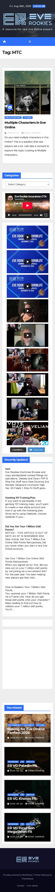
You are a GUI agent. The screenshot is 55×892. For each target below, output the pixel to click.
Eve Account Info (13, 117)
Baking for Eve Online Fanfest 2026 (26, 731)
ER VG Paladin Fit (22, 766)
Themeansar (27, 878)
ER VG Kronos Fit (21, 799)
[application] (27, 205)
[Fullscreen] (45, 215)
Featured (40, 725)
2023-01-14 (13, 133)
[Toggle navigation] (29, 41)
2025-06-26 (16, 837)
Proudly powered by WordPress (18, 875)
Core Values (32, 885)
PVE (22, 762)
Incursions (13, 762)
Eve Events (29, 725)
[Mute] (41, 215)
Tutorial (27, 117)
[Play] (9, 215)
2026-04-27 (16, 738)
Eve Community (15, 725)
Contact (20, 885)
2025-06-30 (16, 771)
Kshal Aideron (32, 133)
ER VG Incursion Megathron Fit (21, 830)
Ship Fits (30, 762)
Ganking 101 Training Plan (20, 497)
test (7, 468)
